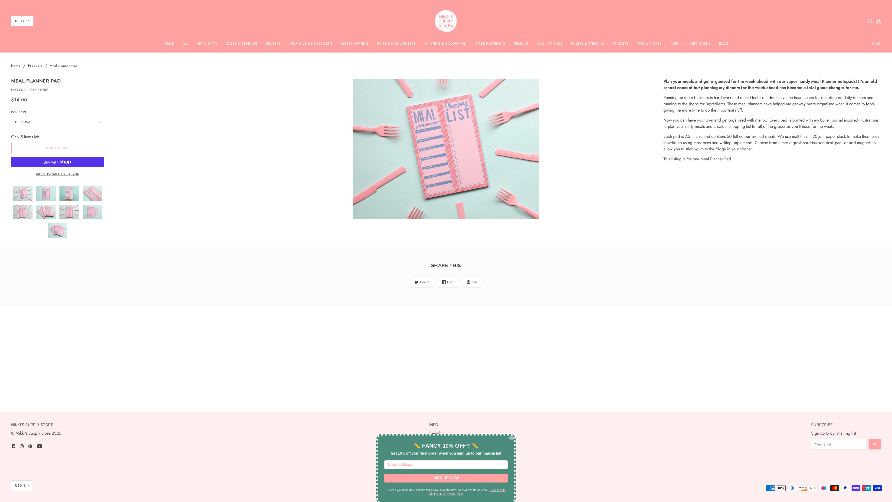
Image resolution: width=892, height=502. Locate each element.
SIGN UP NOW (446, 476)
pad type (19, 111)
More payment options (57, 174)
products (35, 66)
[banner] (446, 21)
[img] (870, 21)
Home (15, 66)
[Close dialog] (511, 435)
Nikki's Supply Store (29, 89)
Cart (876, 43)
